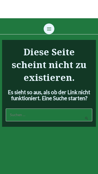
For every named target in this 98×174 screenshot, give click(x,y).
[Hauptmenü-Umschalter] (49, 28)
